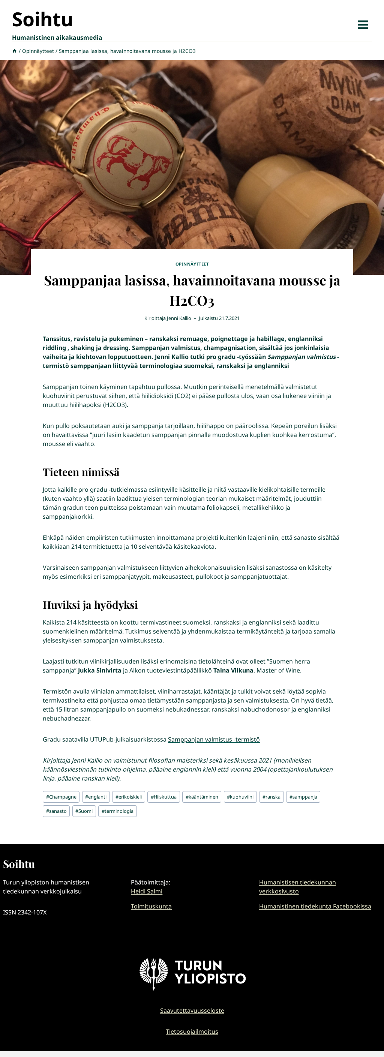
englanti (95, 796)
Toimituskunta (151, 906)
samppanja (303, 796)
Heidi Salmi (146, 891)
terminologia (118, 811)
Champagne (61, 796)
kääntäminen (202, 796)
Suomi (84, 811)
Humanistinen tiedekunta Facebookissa (315, 906)
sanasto (56, 811)
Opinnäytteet (192, 264)
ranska (271, 796)
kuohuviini (240, 796)
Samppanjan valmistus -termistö (214, 739)
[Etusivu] (14, 50)
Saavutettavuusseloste (192, 1010)
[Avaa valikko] (363, 25)
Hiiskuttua (164, 796)
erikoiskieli (129, 796)
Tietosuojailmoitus (192, 1031)
